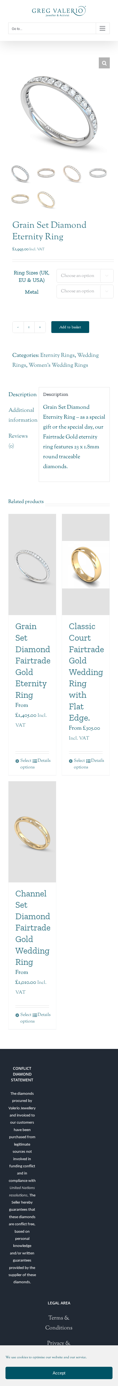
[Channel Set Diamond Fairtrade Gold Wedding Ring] (32, 831)
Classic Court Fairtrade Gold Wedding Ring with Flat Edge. (86, 672)
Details (43, 761)
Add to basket (70, 327)
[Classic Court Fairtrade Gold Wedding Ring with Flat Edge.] (85, 564)
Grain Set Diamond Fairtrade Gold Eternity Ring (32, 660)
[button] (104, 62)
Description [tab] (22, 395)
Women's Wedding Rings (58, 366)
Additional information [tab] (22, 415)
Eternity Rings (57, 356)
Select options (26, 764)
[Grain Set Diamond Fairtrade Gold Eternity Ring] (32, 564)
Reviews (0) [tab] (18, 441)
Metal (31, 291)
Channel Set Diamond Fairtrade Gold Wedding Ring (32, 927)
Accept (59, 1373)
